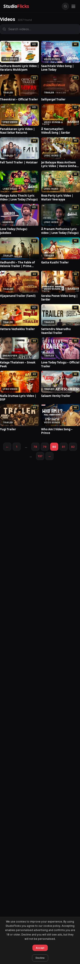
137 (40, 456)
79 (45, 446)
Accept (40, 947)
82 (73, 446)
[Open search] (65, 6)
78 (35, 446)
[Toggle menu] (73, 6)
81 (63, 446)
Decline (40, 957)
